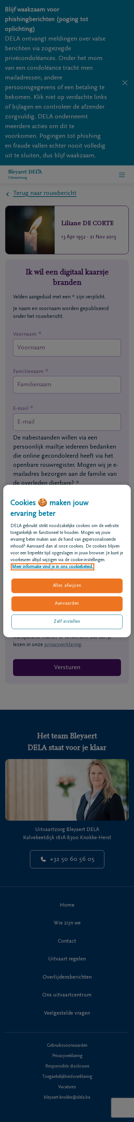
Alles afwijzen (67, 585)
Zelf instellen (67, 621)
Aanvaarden (67, 603)
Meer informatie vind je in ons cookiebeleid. (52, 566)
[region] (66, 561)
